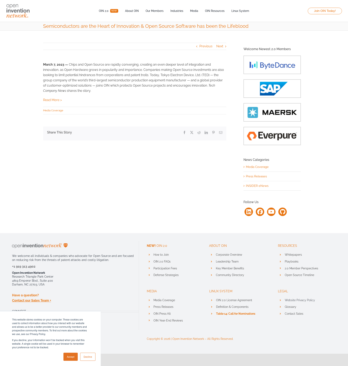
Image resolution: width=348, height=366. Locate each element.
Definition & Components (232, 306)
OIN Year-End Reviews (168, 320)
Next (219, 46)
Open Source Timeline (299, 275)
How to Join (161, 254)
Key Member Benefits (230, 268)
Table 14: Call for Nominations (235, 313)
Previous (205, 46)
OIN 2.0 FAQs (162, 261)
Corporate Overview (229, 254)
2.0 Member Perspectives (301, 268)
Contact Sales (294, 313)
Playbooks (291, 261)
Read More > (52, 100)
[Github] (282, 212)
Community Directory (230, 275)
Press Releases (256, 176)
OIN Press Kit (162, 313)
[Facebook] (260, 212)
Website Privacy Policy (300, 300)
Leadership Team (227, 261)
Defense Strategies (166, 275)
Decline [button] (88, 356)
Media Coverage (53, 110)
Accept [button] (70, 356)
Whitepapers (293, 254)
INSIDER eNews (257, 186)
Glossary (290, 306)
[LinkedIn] (248, 212)
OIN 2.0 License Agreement (234, 300)
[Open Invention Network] (18, 3)
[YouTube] (271, 212)
